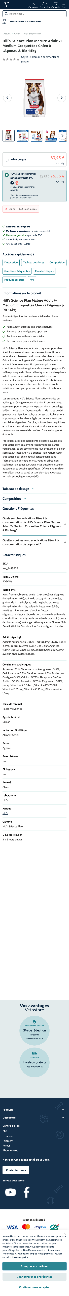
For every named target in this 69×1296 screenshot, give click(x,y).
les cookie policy (20, 1257)
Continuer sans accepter (34, 1287)
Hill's (5, 813)
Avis (32, 279)
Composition (57, 262)
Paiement (8, 1140)
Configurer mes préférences (34, 1276)
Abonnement (10, 1150)
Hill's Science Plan (32, 33)
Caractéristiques (44, 271)
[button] (64, 4)
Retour (6, 1145)
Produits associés (14, 279)
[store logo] (15, 4)
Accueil (7, 33)
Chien (17, 33)
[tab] (11, 262)
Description (11, 262)
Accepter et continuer (35, 1266)
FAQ (5, 1131)
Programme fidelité (34, 1025)
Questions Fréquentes (17, 271)
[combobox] (34, 13)
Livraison (34, 1057)
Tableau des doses (33, 262)
